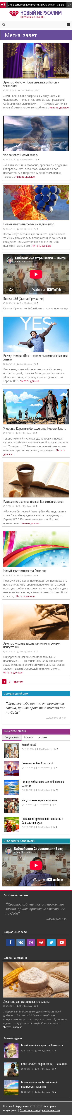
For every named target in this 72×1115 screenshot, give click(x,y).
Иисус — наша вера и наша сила (39, 800)
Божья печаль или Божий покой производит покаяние (39, 1084)
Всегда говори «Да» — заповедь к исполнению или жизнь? (35, 357)
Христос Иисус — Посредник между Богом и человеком (31, 84)
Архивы (42, 737)
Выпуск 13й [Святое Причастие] (23, 298)
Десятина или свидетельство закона (26, 1001)
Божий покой (29, 745)
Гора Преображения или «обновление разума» (43, 784)
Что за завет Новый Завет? (20, 155)
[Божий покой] (12, 750)
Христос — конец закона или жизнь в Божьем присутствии (31, 645)
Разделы (28, 737)
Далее (18, 681)
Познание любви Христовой (37, 763)
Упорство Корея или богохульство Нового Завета (34, 428)
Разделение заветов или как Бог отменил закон (33, 501)
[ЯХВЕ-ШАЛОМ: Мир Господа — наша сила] (11, 1069)
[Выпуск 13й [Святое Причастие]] (36, 274)
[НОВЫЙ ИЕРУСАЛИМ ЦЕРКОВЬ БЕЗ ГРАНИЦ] (14, 13)
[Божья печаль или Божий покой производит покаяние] (11, 1087)
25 (57, 790)
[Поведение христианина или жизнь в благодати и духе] (12, 824)
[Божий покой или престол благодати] (11, 1050)
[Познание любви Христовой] (12, 768)
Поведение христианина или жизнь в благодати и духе (42, 821)
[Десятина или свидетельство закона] (36, 979)
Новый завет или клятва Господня (24, 571)
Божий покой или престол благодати (42, 1045)
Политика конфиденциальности (40, 1110)
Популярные (12, 737)
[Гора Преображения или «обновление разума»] (12, 787)
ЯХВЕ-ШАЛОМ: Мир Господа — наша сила (44, 1064)
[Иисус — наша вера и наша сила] (12, 805)
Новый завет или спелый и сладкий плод (28, 224)
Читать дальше (59, 107)
